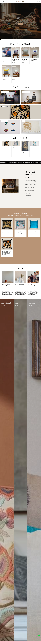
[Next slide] (39, 21)
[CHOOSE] (9, 145)
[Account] (37, 1)
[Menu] (1, 1)
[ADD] (9, 56)
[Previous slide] (1, 21)
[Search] (3, 1)
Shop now (3, 305)
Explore (7, 24)
